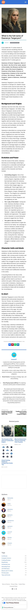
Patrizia (10, 537)
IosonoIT (7, 42)
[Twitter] (14, 589)
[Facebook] (12, 589)
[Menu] (24, 2)
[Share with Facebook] (9, 344)
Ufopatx (10, 543)
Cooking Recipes (6, 560)
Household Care (6, 564)
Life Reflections (5, 568)
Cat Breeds (4, 556)
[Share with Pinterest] (12, 344)
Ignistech (10, 526)
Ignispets (10, 515)
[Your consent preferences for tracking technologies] (7, 607)
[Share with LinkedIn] (18, 344)
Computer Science (6, 558)
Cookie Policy (22, 584)
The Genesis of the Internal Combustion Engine (7, 440)
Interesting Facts (14, 42)
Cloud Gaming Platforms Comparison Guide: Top (7, 462)
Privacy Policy (14, 584)
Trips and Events (6, 575)
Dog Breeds (5, 562)
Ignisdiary (10, 509)
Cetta (9, 503)
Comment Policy (13, 586)
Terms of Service (6, 584)
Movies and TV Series (7, 570)
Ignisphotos (11, 520)
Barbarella (10, 498)
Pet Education (5, 572)
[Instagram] (16, 589)
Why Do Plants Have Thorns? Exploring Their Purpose (20, 440)
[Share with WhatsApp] (15, 344)
